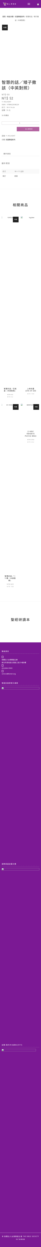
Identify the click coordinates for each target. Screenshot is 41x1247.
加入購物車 (29, 129)
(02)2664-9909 (7, 668)
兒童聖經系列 (19, 16)
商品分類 (10, 16)
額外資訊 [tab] (7, 154)
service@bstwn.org (9, 674)
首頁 (4, 16)
